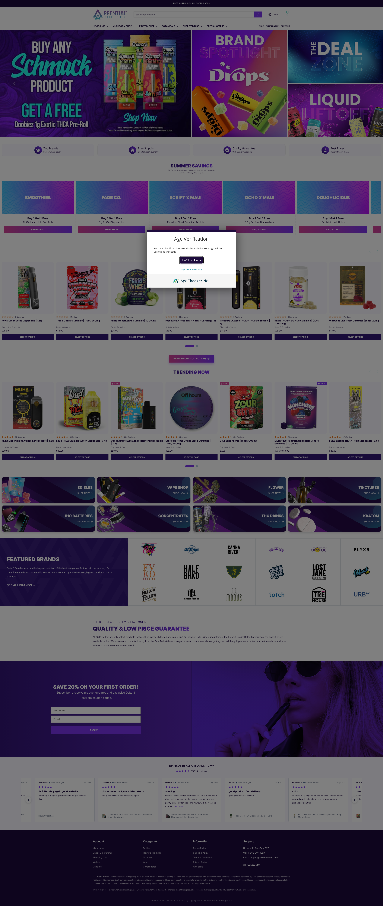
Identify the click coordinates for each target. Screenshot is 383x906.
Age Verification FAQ (191, 269)
